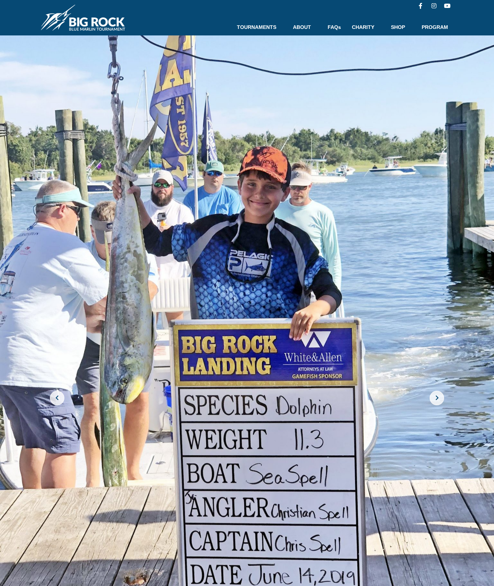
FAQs (334, 27)
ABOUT (302, 27)
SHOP (398, 27)
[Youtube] (447, 6)
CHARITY (363, 27)
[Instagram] (434, 6)
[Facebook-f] (420, 6)
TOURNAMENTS (256, 27)
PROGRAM (435, 27)
